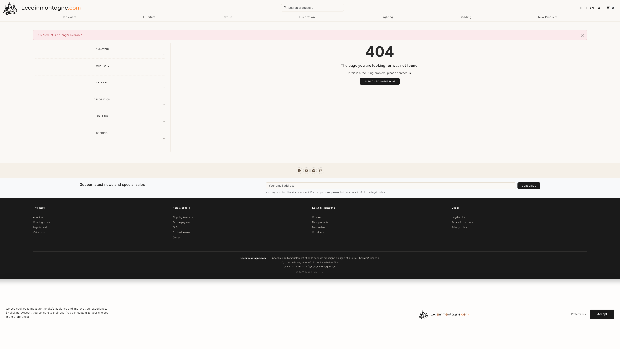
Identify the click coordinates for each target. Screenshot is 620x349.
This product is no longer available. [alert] (59, 35)
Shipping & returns (183, 217)
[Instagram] (321, 170)
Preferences (578, 314)
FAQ (175, 227)
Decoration (307, 17)
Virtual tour (39, 232)
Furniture (149, 17)
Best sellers (318, 227)
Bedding (465, 17)
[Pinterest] (313, 170)
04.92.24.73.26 (292, 266)
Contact (177, 237)
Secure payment (182, 222)
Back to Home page (379, 81)
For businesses (181, 232)
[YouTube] (306, 170)
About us (38, 217)
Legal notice (458, 217)
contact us (404, 73)
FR (580, 7)
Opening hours (41, 222)
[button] (599, 8)
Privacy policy (459, 227)
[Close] (582, 35)
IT (586, 7)
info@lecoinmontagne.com (321, 266)
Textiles (227, 17)
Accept (602, 314)
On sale (316, 217)
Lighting (387, 17)
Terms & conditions (462, 222)
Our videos (318, 232)
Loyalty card (40, 227)
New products (548, 17)
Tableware (69, 17)
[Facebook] (299, 170)
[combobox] (312, 7)
